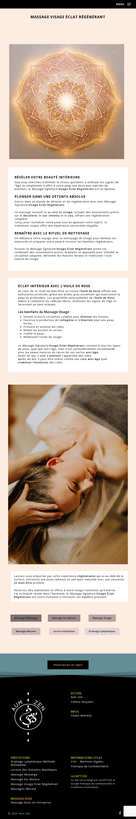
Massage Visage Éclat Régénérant (34, 784)
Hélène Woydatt (82, 701)
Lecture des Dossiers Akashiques (34, 769)
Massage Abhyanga (24, 774)
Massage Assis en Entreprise (31, 802)
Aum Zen (77, 697)
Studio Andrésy (81, 715)
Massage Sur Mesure (25, 779)
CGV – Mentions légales (87, 761)
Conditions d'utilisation (84, 787)
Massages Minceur (23, 788)
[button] (123, 4)
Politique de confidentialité (96, 783)
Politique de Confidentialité (89, 766)
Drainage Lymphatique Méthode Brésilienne (33, 763)
